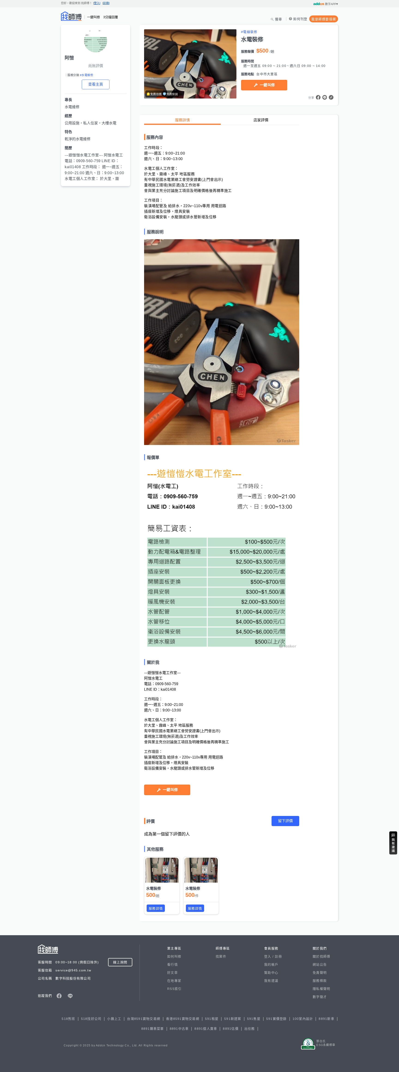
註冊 (278, 956)
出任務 (249, 1028)
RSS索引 (174, 989)
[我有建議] (393, 842)
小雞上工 (114, 1019)
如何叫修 (174, 956)
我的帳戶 (271, 964)
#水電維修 (86, 75)
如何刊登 (300, 19)
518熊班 (68, 1019)
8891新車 (326, 1019)
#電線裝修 (249, 32)
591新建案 (232, 1019)
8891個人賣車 (205, 1028)
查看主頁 (95, 84)
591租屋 (211, 1019)
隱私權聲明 (321, 989)
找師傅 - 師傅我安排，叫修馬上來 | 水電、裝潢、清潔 (71, 16)
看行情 (172, 964)
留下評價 (285, 821)
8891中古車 (179, 1028)
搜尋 (278, 19)
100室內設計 (303, 1019)
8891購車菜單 (152, 1028)
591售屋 (253, 1019)
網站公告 (320, 964)
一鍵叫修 (267, 85)
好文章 (172, 972)
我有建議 (271, 980)
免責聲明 (320, 972)
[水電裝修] (161, 870)
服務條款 (320, 980)
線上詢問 (120, 962)
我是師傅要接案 (323, 19)
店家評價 (261, 120)
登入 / (269, 956)
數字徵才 (320, 997)
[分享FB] (318, 97)
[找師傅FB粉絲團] (59, 996)
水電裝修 (153, 888)
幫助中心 (271, 972)
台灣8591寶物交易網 (143, 1019)
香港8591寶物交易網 (182, 1019)
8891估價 (231, 1028)
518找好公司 (91, 1019)
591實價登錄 (276, 1019)
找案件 (221, 956)
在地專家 (174, 980)
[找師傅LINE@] (70, 996)
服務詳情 (182, 120)
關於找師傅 (321, 956)
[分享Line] (324, 97)
